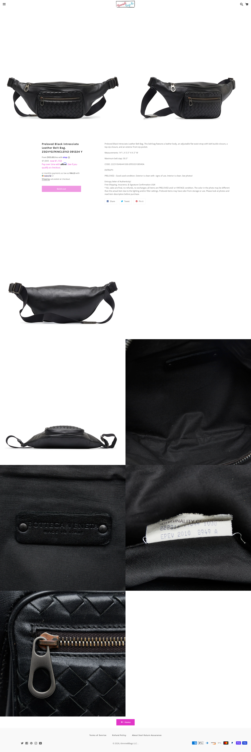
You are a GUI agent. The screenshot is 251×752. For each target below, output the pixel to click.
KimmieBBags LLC (129, 743)
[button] (61, 174)
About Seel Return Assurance (147, 735)
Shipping (46, 179)
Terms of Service (97, 735)
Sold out (61, 189)
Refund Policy (119, 735)
